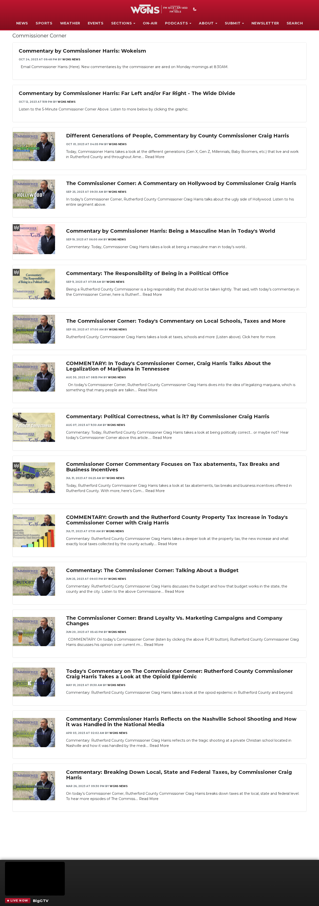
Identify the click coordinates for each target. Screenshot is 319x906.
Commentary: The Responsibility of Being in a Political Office (147, 273)
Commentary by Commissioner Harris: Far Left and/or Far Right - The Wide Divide (127, 93)
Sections (121, 23)
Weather (70, 23)
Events (96, 23)
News (22, 23)
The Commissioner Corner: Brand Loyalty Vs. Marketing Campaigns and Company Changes (174, 620)
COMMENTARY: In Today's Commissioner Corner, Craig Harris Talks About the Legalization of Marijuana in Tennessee (168, 366)
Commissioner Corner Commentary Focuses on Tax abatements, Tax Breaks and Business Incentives (172, 466)
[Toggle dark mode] (194, 9)
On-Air (150, 23)
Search (295, 23)
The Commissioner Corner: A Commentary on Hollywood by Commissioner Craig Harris (181, 183)
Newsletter (265, 23)
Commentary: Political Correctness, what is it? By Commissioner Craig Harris (167, 416)
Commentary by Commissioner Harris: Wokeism (82, 51)
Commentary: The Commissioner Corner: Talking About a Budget (152, 570)
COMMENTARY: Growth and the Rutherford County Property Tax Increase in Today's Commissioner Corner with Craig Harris (177, 519)
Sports (44, 23)
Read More (154, 157)
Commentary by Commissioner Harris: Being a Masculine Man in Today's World (170, 231)
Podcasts (176, 23)
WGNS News (71, 59)
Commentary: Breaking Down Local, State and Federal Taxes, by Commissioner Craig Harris (179, 774)
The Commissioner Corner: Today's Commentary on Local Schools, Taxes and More (176, 321)
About (206, 23)
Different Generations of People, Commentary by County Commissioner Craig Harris (177, 135)
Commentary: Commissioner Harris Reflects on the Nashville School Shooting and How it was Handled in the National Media (181, 721)
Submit (233, 23)
